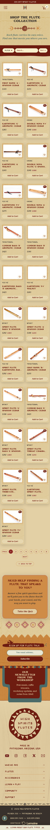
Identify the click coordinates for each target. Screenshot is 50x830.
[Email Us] (43, 756)
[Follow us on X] (34, 756)
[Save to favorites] (44, 398)
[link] (37, 404)
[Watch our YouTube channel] (7, 756)
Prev (4, 551)
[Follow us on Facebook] (25, 756)
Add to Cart (37, 419)
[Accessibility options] (4, 818)
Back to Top (26, 563)
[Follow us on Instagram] (16, 756)
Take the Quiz (25, 611)
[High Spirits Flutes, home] (25, 8)
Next (25, 556)
